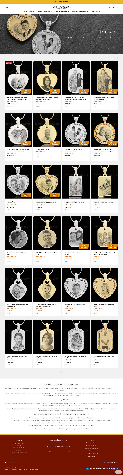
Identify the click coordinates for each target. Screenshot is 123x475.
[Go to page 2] (65, 372)
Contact (91, 450)
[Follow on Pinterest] (13, 463)
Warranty (14, 469)
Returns (25, 469)
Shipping (20, 469)
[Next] (77, 2)
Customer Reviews (91, 445)
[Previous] (45, 2)
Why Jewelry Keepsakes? (91, 448)
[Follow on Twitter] (9, 463)
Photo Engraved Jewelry (45, 11)
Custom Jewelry (95, 11)
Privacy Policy (8, 469)
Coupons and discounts (91, 453)
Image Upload (91, 456)
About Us (91, 440)
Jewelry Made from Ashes (79, 11)
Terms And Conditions (34, 469)
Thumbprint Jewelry (61, 11)
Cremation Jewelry (28, 11)
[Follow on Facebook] (5, 463)
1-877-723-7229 (19, 451)
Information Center (91, 442)
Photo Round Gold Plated (43, 149)
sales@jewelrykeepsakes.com (19, 452)
